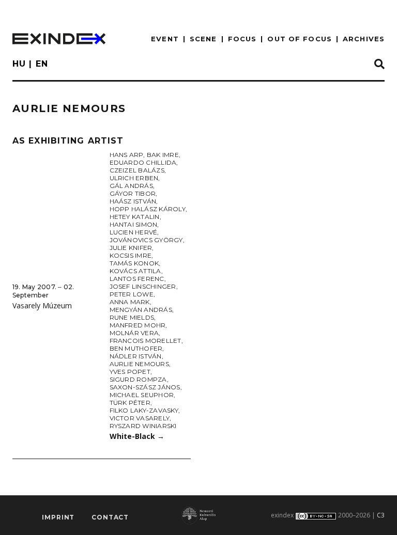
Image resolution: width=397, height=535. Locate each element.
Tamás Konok (134, 263)
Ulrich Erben (134, 178)
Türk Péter (130, 402)
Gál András (131, 186)
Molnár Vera (134, 333)
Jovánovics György (146, 240)
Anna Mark (130, 302)
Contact (110, 517)
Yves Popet (130, 371)
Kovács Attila (135, 271)
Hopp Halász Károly (148, 209)
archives (364, 39)
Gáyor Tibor (133, 193)
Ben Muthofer (136, 348)
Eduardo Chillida (143, 162)
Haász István (133, 201)
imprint (58, 517)
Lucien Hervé (134, 232)
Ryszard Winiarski (143, 426)
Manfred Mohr (138, 325)
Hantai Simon (134, 224)
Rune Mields (132, 317)
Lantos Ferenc (137, 278)
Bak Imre (163, 155)
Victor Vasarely (140, 418)
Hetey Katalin (135, 217)
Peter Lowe (132, 294)
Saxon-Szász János (145, 387)
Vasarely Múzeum (42, 305)
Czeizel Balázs (137, 170)
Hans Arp (127, 155)
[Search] (379, 64)
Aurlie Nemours (139, 364)
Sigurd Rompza (138, 379)
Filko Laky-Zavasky (144, 410)
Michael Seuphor (142, 395)
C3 (381, 515)
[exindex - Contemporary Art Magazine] (58, 39)
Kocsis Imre (131, 255)
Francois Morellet (145, 340)
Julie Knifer (131, 247)
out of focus (299, 39)
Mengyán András (141, 309)
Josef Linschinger (143, 286)
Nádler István (136, 356)
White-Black (137, 436)
